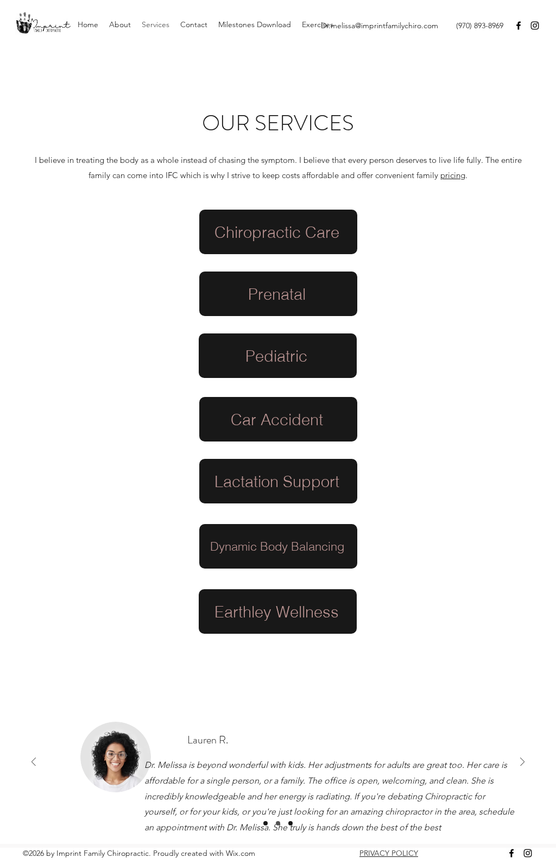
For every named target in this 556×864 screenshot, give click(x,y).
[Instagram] (534, 25)
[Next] (522, 763)
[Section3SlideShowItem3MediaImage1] (290, 823)
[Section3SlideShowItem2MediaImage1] (278, 823)
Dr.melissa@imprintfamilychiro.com (379, 25)
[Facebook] (518, 25)
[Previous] (33, 763)
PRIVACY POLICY (388, 853)
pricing (452, 175)
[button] (120, 24)
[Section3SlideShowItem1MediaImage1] (265, 823)
